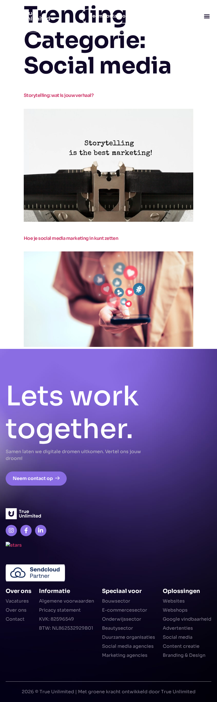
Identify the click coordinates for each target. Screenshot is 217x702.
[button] (206, 16)
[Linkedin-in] (40, 530)
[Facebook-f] (26, 530)
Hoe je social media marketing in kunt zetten (71, 238)
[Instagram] (11, 530)
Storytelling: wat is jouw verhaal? (59, 95)
